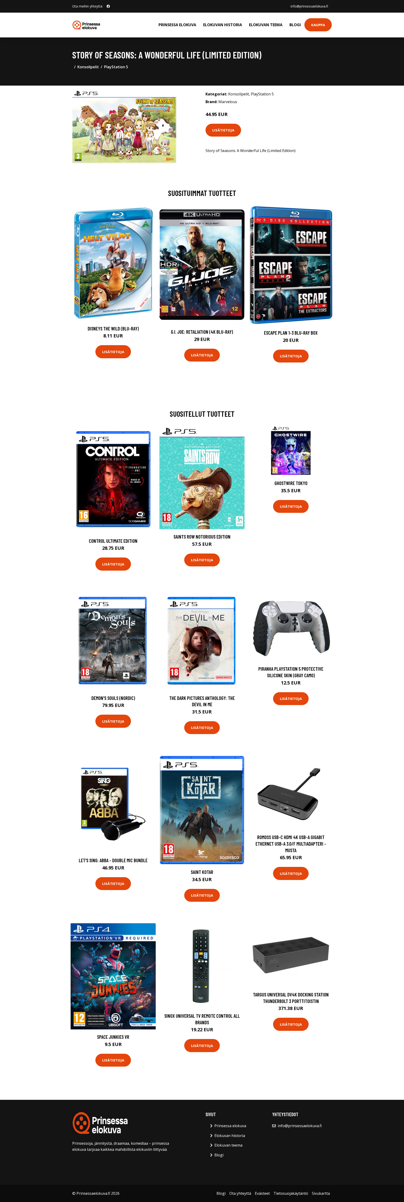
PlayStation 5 (116, 66)
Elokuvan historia (222, 24)
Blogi (295, 24)
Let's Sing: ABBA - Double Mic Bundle (113, 860)
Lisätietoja (223, 130)
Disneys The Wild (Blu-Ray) (113, 328)
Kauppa (318, 24)
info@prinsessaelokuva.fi (309, 6)
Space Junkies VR (113, 1037)
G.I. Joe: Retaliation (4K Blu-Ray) (202, 332)
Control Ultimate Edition (113, 541)
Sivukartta (321, 1193)
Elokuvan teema (265, 24)
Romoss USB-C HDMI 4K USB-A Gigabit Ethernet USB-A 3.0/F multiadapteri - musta (291, 843)
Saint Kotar (202, 872)
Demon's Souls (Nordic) (113, 698)
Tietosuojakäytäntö (291, 1193)
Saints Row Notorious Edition (202, 536)
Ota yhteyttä (240, 1193)
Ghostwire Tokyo (290, 483)
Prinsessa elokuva (177, 24)
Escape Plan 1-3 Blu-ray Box (291, 333)
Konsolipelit (88, 66)
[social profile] (108, 6)
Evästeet (262, 1193)
